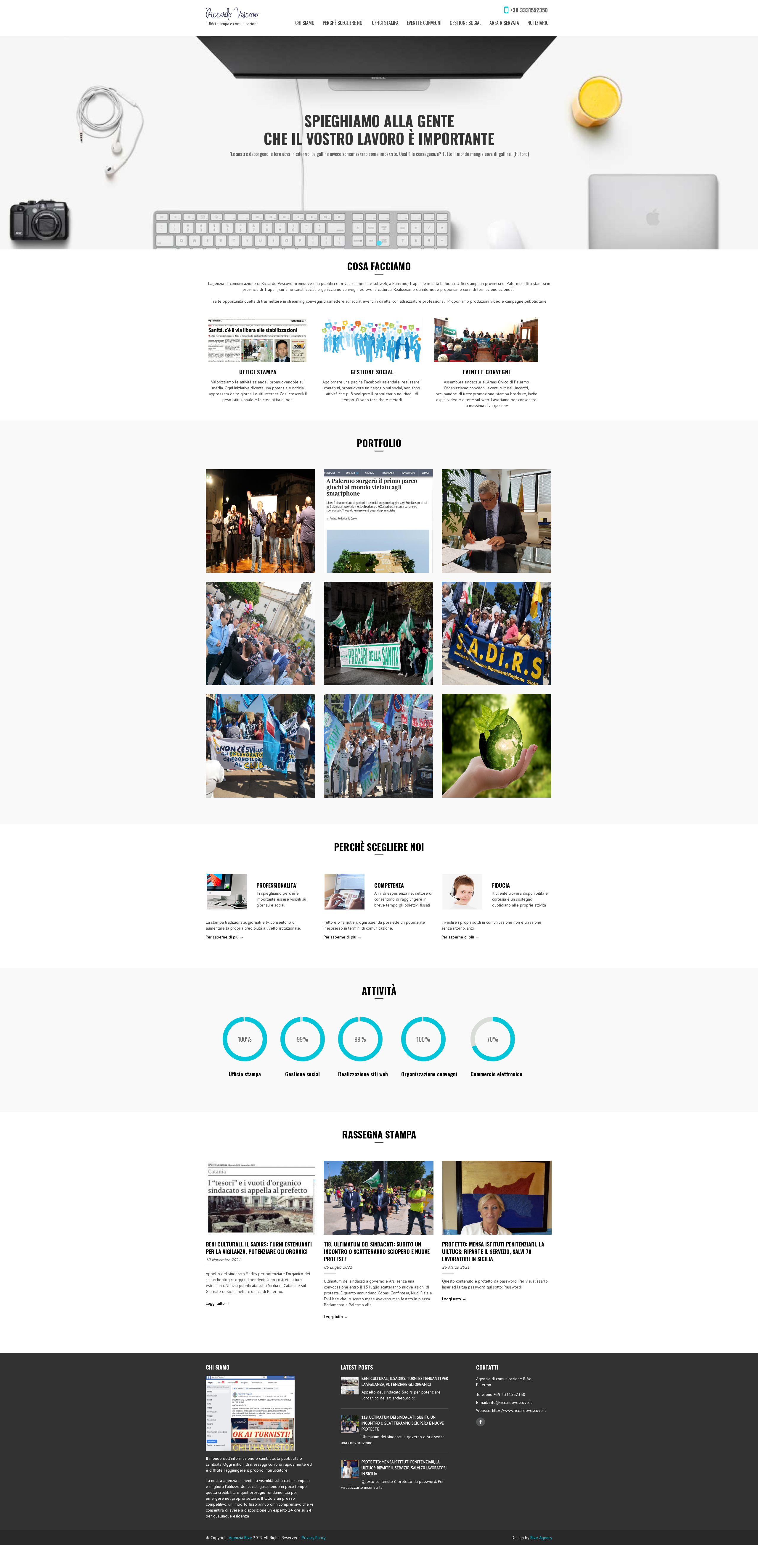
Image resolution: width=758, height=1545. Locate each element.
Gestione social (465, 22)
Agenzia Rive (240, 1537)
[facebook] (480, 1421)
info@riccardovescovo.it (510, 1402)
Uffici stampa (385, 22)
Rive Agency (541, 1537)
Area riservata (504, 22)
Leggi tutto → (218, 1303)
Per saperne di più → (225, 937)
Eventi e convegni (424, 22)
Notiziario (538, 22)
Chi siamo (304, 22)
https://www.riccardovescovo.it (518, 1410)
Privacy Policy (314, 1537)
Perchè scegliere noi (343, 22)
